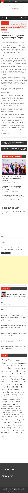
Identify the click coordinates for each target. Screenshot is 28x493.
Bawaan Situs (14, 182)
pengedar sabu (7, 402)
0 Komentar (16, 41)
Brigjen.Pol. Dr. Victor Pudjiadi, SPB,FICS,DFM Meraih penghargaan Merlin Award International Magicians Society (13, 317)
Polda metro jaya (17, 410)
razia (15, 417)
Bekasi (4, 363)
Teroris (20, 428)
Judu (2, 309)
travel (17, 430)
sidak (8, 422)
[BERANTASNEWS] (8, 476)
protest (10, 417)
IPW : (2, 302)
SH (23, 419)
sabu (11, 420)
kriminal (19, 384)
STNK (22, 422)
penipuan (17, 401)
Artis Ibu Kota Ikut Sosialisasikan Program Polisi (12, 340)
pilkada (21, 408)
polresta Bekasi (15, 414)
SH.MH (4, 422)
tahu (3, 425)
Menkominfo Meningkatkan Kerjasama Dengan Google (13, 42)
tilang (3, 430)
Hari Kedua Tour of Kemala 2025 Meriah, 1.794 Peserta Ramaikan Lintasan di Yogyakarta (13, 178)
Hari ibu (8, 371)
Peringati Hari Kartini (7, 406)
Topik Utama (3, 29)
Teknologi (21, 27)
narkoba (5, 392)
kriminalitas (6, 387)
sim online (15, 422)
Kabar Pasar (9, 27)
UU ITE (16, 432)
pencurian (4, 399)
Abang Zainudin (8, 360)
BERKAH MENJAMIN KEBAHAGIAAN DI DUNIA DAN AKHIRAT (14, 149)
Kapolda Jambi (13, 382)
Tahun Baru (9, 425)
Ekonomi (3, 27)
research (20, 417)
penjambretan (6, 404)
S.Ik (7, 420)
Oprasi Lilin (21, 392)
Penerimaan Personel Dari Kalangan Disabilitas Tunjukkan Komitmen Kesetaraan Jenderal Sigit (13, 187)
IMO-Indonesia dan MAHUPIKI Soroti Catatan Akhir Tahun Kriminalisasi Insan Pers (14, 196)
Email (2, 236)
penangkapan (18, 397)
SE (15, 420)
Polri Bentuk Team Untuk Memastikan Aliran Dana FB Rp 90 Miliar (13, 143)
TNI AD (12, 430)
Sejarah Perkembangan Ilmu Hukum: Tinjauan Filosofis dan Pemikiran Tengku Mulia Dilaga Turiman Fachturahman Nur (16, 294)
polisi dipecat (6, 413)
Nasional (15, 27)
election (19, 365)
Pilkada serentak (6, 410)
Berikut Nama (12, 363)
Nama (2, 231)
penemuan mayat (14, 399)
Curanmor (13, 365)
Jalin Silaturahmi (13, 376)
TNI (7, 430)
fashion (4, 368)
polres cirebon (6, 414)
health (15, 371)
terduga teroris (11, 428)
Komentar (3, 215)
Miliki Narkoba (7, 389)
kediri (14, 384)
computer (5, 365)
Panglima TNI (6, 395)
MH (21, 387)
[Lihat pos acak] (25, 18)
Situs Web (3, 242)
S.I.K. (3, 420)
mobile (16, 389)
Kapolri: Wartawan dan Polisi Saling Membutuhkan (13, 333)
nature (13, 392)
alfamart (18, 360)
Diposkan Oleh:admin (6, 41)
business (22, 363)
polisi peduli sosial (17, 412)
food (10, 368)
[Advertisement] (14, 270)
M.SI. (17, 387)
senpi (18, 420)
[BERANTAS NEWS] (2, 18)
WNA (20, 432)
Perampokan (16, 404)
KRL (12, 387)
